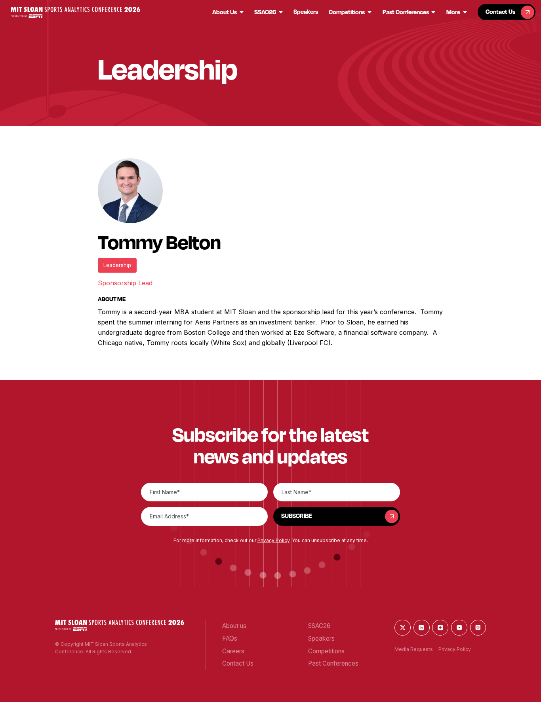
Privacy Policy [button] (273, 540)
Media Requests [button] (413, 649)
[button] (75, 12)
